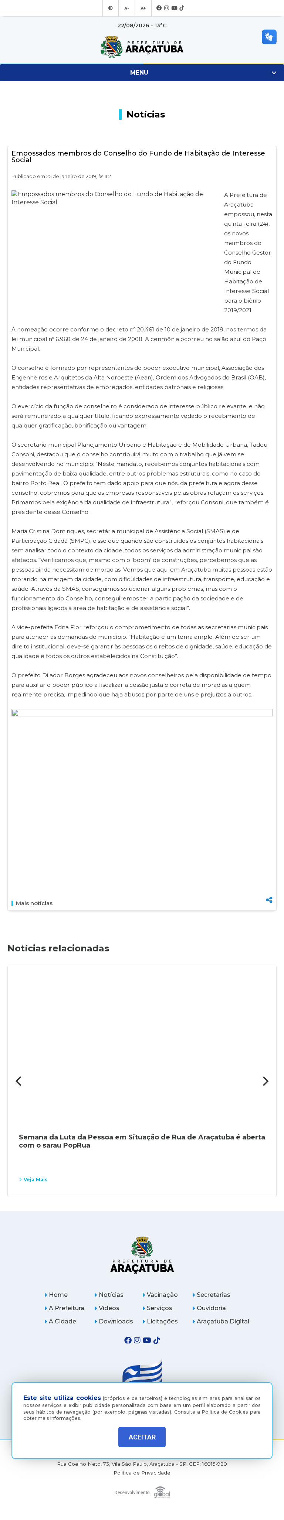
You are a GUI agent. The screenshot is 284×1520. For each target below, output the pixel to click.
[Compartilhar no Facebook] (269, 862)
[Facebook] (159, 8)
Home (58, 1294)
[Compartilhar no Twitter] (269, 874)
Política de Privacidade (142, 1472)
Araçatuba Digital (223, 1321)
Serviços (159, 1308)
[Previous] (19, 1081)
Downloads (116, 1321)
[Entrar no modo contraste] (110, 8)
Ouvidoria (211, 1308)
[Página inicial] (142, 1255)
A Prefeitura (66, 1308)
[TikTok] (181, 8)
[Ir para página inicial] (142, 47)
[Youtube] (174, 8)
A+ (143, 8)
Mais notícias (34, 903)
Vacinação (162, 1294)
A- (126, 8)
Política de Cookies (225, 1412)
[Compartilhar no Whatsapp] (269, 886)
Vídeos (109, 1308)
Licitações (162, 1321)
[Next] (265, 1081)
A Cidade (62, 1321)
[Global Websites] (142, 1490)
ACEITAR (142, 1437)
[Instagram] (166, 8)
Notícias (111, 1294)
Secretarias (213, 1294)
